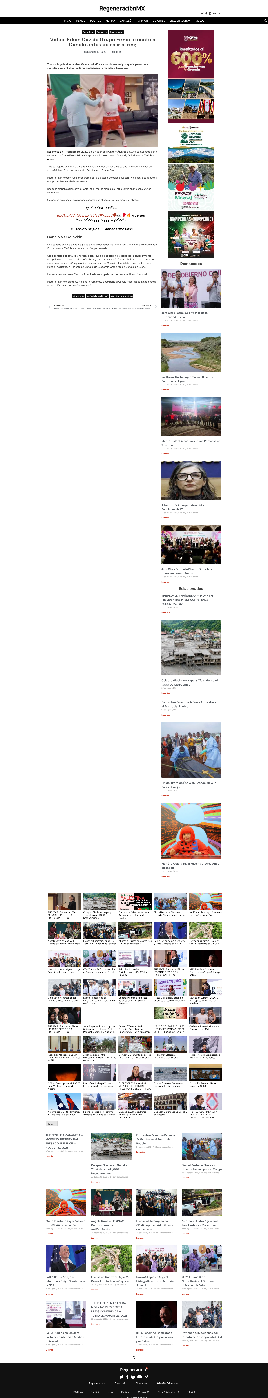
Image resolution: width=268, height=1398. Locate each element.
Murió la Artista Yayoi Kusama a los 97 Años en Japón (205, 914)
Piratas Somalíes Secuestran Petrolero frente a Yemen (168, 1085)
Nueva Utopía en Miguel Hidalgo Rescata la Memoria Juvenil (64, 971)
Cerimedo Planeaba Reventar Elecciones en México (204, 1028)
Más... (51, 1124)
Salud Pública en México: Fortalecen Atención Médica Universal (133, 972)
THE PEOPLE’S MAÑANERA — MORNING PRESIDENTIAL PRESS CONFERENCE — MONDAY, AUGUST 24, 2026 (63, 1029)
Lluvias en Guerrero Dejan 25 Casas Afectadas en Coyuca (204, 942)
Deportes (159, 20)
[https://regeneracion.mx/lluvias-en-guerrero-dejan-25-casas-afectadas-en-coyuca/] (204, 933)
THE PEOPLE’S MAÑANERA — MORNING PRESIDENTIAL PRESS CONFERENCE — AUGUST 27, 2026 (187, 600)
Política (95, 20)
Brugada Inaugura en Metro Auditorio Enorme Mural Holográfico (132, 1114)
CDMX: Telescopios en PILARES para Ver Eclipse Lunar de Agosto (64, 1086)
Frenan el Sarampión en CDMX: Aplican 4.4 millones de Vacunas (99, 942)
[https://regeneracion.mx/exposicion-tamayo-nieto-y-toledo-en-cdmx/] (204, 1075)
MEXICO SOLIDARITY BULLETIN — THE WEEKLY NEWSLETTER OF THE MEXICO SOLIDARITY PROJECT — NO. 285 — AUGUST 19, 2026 (170, 1029)
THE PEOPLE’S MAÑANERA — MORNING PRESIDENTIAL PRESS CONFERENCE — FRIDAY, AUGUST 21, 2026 (135, 1086)
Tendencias (116, 32)
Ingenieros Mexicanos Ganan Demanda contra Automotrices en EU (64, 1057)
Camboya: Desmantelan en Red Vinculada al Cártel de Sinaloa (135, 1056)
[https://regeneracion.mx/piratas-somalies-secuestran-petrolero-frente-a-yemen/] (169, 1075)
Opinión (143, 20)
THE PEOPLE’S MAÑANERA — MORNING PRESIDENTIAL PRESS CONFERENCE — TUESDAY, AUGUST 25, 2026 (169, 972)
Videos (199, 20)
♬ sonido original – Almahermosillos (101, 229)
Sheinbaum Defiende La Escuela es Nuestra (170, 1113)
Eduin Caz (78, 296)
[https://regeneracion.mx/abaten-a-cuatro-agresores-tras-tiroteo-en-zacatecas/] (134, 933)
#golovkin (119, 219)
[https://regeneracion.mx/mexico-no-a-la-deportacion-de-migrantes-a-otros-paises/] (204, 1047)
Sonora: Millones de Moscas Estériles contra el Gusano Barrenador (133, 1000)
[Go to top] (262, 1392)
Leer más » (165, 326)
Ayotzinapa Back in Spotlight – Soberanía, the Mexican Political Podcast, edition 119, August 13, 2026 (99, 1029)
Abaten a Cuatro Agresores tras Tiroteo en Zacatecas (135, 942)
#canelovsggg (87, 219)
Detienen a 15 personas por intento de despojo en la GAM (63, 999)
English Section (180, 20)
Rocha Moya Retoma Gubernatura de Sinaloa (166, 1056)
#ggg (105, 219)
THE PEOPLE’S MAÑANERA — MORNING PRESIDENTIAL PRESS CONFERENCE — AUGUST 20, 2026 (204, 1114)
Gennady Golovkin (97, 296)
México (80, 20)
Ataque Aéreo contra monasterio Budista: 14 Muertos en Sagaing (99, 1057)
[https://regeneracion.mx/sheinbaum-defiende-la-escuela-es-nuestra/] (169, 1104)
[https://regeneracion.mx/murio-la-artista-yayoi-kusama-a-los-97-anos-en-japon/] (204, 904)
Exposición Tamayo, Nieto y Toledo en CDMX (203, 1085)
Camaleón (126, 20)
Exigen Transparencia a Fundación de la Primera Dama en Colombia (99, 1000)
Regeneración (55, 151)
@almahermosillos (101, 207)
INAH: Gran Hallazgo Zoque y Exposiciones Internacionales (98, 1085)
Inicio (67, 20)
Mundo (110, 20)
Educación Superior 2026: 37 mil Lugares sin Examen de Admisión (204, 1000)
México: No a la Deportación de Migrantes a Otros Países (205, 1056)
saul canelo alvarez (121, 296)
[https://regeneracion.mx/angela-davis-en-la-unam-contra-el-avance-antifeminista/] (63, 933)
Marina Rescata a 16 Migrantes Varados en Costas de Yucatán (99, 1113)
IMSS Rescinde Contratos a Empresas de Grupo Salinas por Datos (205, 972)
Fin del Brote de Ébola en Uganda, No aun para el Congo (169, 914)
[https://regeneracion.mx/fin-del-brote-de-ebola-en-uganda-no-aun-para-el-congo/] (169, 904)
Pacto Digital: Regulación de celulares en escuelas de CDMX (170, 999)
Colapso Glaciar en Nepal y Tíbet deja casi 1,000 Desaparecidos (97, 915)
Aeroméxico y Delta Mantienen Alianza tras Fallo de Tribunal (64, 1113)
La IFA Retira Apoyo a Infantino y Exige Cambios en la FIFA (170, 942)
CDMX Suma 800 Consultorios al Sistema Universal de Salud (99, 971)
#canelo (139, 215)
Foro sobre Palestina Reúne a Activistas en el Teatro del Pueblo (134, 915)
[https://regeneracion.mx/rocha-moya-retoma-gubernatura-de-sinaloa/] (169, 1047)
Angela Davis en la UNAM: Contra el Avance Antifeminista (64, 942)
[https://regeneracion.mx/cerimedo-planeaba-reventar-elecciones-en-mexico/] (204, 1018)
